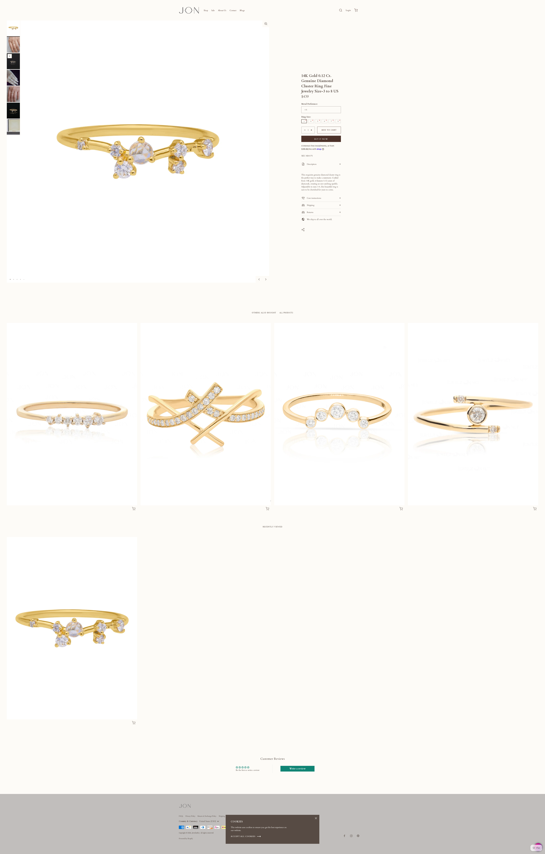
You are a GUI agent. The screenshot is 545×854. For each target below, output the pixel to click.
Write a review (297, 768)
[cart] (356, 10)
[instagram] (351, 835)
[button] (265, 23)
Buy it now (321, 139)
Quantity (305, 135)
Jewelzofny (196, 833)
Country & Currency (188, 821)
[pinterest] (358, 835)
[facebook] (344, 835)
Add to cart (329, 130)
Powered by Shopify (186, 838)
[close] (340, 10)
